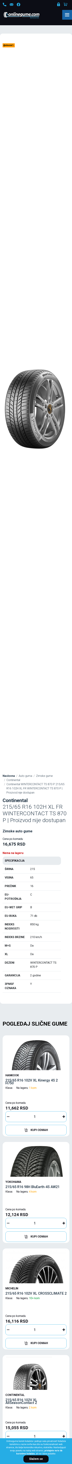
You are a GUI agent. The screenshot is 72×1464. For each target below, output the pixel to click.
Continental (13, 780)
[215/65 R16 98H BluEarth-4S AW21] (36, 1160)
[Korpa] (65, 4)
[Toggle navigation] (67, 15)
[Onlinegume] (26, 15)
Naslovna (9, 776)
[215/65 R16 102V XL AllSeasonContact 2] (36, 1373)
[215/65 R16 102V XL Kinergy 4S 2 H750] (36, 1053)
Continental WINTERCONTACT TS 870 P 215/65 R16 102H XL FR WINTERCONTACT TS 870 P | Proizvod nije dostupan (35, 788)
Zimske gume (44, 776)
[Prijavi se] (58, 5)
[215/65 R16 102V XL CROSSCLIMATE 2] (36, 1266)
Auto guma (25, 776)
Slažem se (36, 1459)
